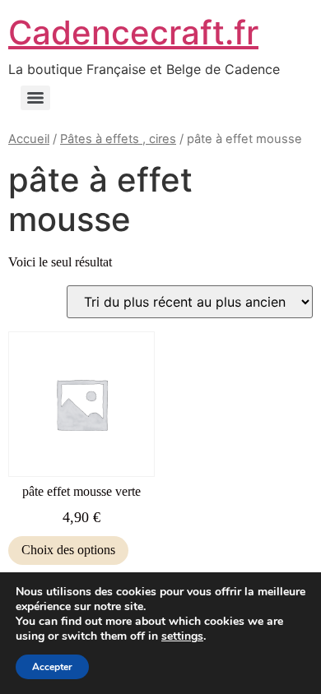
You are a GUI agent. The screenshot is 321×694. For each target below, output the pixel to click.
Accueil (28, 139)
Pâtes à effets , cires (118, 139)
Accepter (52, 666)
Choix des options (68, 550)
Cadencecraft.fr (133, 32)
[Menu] (35, 98)
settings (182, 636)
